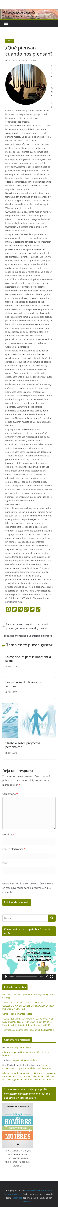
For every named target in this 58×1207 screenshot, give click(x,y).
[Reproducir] (6, 976)
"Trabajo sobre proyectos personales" (22, 745)
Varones (10, 41)
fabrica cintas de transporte (16, 1073)
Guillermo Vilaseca (28, 60)
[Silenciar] (47, 976)
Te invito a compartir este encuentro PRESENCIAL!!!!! (28, 1029)
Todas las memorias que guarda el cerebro (28, 635)
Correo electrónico (13, 849)
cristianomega (9, 1052)
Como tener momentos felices (17, 1013)
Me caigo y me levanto (21, 1047)
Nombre (8, 834)
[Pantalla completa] (51, 976)
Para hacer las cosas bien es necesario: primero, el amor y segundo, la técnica (28, 626)
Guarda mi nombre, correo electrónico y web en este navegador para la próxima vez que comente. (27, 888)
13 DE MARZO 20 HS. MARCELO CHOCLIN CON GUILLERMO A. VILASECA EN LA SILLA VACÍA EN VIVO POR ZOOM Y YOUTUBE (28, 1005)
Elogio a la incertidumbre (24, 1060)
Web (4, 863)
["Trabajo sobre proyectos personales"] (29, 705)
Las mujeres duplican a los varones (23, 684)
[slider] (26, 976)
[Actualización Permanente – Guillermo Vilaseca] (29, 10)
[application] (29, 959)
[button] (29, 959)
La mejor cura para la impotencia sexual (28, 659)
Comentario (10, 794)
